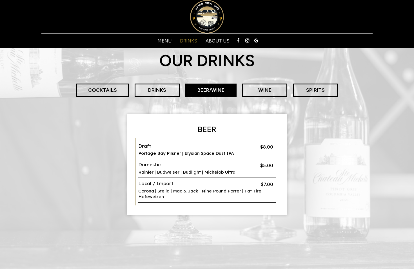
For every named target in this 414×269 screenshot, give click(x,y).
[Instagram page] (247, 40)
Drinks (188, 41)
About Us (218, 41)
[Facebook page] (238, 40)
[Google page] (256, 40)
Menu (164, 41)
